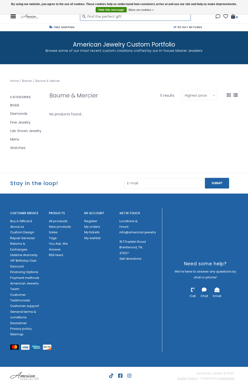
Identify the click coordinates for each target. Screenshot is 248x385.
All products (58, 221)
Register (90, 221)
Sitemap (16, 334)
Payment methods (24, 277)
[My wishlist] (225, 17)
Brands (27, 81)
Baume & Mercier (47, 81)
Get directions (130, 258)
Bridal (14, 105)
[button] (218, 17)
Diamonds (18, 113)
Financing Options (24, 272)
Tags (53, 238)
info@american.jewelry (137, 232)
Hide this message (111, 10)
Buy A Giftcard (21, 221)
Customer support (24, 306)
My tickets (92, 232)
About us (17, 226)
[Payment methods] (15, 348)
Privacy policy (21, 328)
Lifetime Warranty (24, 255)
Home (14, 81)
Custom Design (22, 232)
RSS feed (56, 255)
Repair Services (22, 238)
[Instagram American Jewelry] (129, 375)
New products (60, 226)
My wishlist (92, 238)
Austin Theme (187, 378)
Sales (53, 232)
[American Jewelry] (47, 16)
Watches (17, 147)
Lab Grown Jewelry (25, 130)
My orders (92, 226)
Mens (14, 139)
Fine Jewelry (20, 122)
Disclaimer (18, 323)
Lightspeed (226, 378)
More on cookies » (141, 10)
